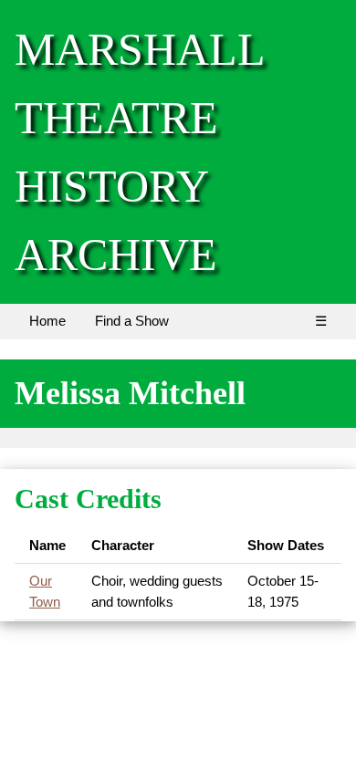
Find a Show (132, 320)
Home (47, 320)
